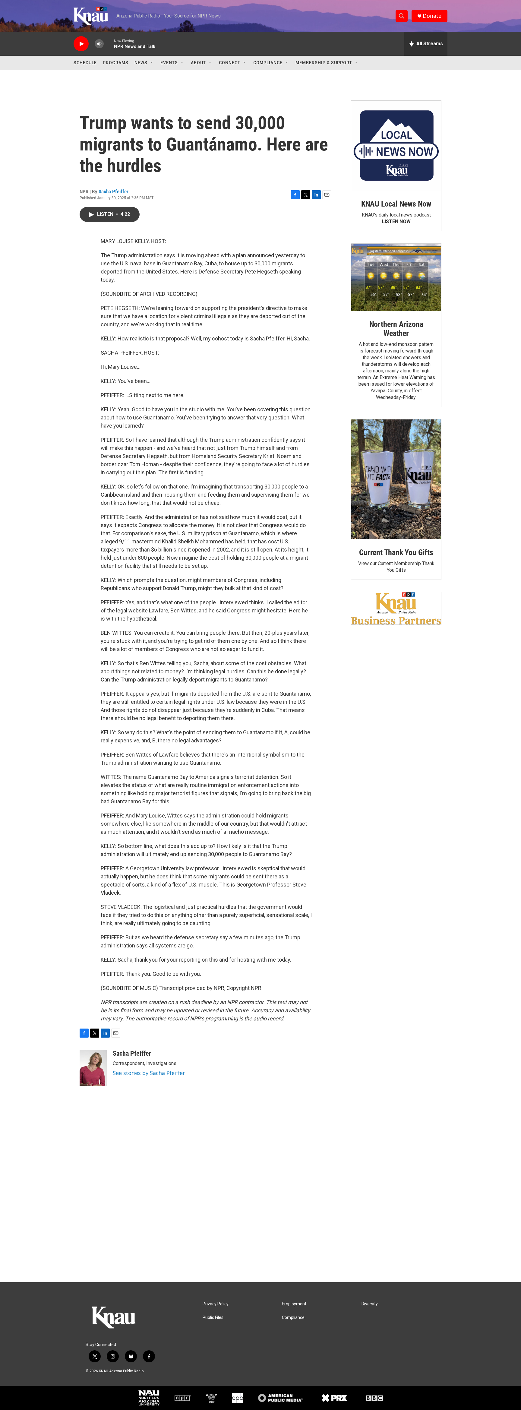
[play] (81, 43)
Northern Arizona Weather (396, 329)
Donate (432, 16)
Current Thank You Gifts (396, 552)
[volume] (99, 44)
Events (169, 62)
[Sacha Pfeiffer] (93, 1068)
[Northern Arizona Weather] (396, 277)
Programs (115, 62)
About (198, 62)
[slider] (109, 43)
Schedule (85, 62)
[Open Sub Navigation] (152, 62)
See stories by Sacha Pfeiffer (149, 1072)
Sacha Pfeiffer (113, 191)
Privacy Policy (216, 1304)
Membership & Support (323, 62)
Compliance (268, 62)
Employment (294, 1304)
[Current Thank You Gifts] (396, 479)
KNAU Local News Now (396, 203)
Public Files (213, 1317)
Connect (229, 62)
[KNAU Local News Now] (396, 146)
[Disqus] (260, 1200)
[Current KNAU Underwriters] (396, 608)
